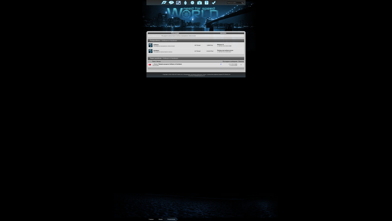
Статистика (178, 4)
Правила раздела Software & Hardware (170, 64)
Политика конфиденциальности (196, 75)
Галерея (199, 4)
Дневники (223, 33)
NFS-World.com (179, 74)
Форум (171, 4)
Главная (164, 4)
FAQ (206, 4)
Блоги (185, 4)
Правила (213, 4)
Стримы (192, 4)
